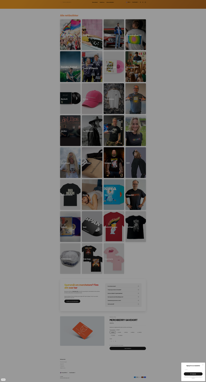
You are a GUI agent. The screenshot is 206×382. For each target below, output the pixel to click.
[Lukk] (202, 364)
